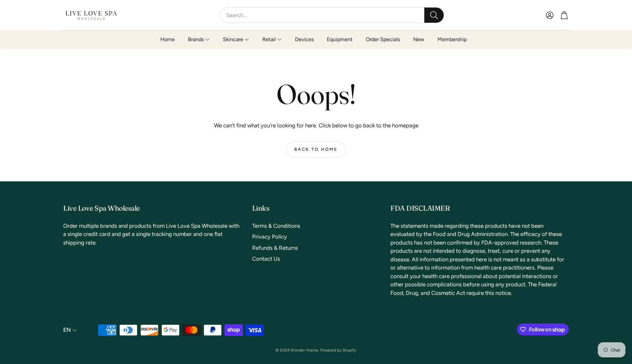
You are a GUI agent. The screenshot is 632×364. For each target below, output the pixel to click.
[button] (332, 15)
